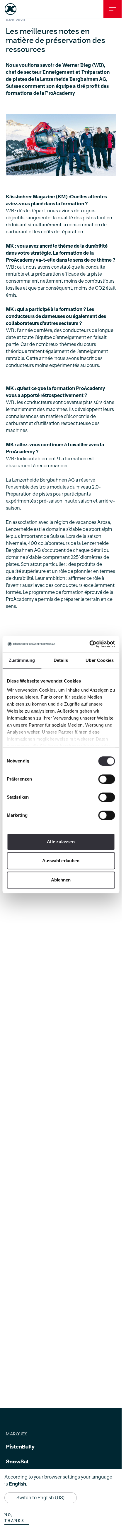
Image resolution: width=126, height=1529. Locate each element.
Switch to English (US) (40, 1497)
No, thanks (14, 1518)
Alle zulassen (60, 841)
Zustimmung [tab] (22, 660)
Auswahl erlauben (61, 860)
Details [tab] (61, 660)
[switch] (106, 779)
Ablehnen (61, 879)
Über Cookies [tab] (100, 660)
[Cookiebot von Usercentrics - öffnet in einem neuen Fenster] (89, 644)
